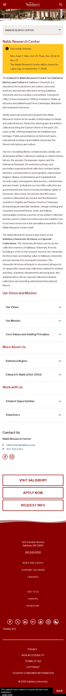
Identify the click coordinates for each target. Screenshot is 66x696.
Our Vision (12, 307)
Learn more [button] (7, 694)
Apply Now (33, 493)
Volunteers (13, 414)
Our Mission (13, 320)
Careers (33, 599)
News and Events (33, 563)
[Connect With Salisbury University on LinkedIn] (25, 621)
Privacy (32, 649)
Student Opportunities (20, 401)
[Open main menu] (4, 4)
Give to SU (33, 592)
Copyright (33, 667)
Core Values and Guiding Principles (27, 334)
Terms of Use (33, 661)
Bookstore (33, 606)
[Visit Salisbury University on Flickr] (33, 621)
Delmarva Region (16, 361)
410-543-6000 (33, 552)
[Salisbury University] (33, 4)
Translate (9, 629)
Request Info (33, 505)
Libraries (33, 577)
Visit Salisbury (33, 480)
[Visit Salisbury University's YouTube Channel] (40, 621)
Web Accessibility (33, 655)
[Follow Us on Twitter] (17, 621)
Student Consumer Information (33, 673)
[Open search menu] (61, 5)
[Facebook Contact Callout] (5, 456)
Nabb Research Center (19, 30)
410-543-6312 (14, 449)
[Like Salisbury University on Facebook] (9, 621)
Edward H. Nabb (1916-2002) (24, 374)
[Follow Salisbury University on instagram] (48, 621)
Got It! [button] (59, 690)
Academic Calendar (33, 570)
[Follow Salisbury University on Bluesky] (56, 621)
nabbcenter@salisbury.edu (20, 445)
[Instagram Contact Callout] (11, 456)
